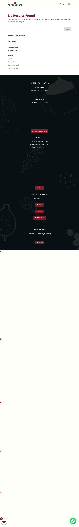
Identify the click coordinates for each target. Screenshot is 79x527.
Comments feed (13, 65)
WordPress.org (13, 68)
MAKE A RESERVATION (39, 131)
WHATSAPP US (39, 220)
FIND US (40, 189)
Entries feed (12, 62)
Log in (10, 59)
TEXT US (40, 213)
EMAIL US (39, 245)
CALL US (40, 206)
